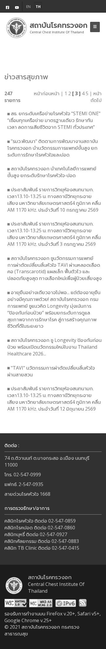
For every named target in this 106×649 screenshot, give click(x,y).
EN (28, 6)
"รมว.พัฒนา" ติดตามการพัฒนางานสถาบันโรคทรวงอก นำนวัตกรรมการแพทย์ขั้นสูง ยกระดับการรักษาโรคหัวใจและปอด (52, 148)
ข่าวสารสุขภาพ (26, 76)
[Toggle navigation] (95, 27)
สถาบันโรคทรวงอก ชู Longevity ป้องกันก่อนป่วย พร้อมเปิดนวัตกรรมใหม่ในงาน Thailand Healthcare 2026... (54, 347)
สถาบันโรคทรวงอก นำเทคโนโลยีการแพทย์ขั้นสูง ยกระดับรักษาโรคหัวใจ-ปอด (51, 172)
